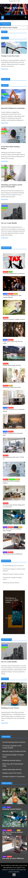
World (3, 133)
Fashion (5, 527)
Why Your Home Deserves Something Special (13, 410)
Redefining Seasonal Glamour (11, 582)
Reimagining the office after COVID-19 (13, 458)
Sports (3, 46)
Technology (4, 131)
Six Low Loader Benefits (9, 223)
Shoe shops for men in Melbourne (12, 554)
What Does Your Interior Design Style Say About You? (14, 505)
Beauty (3, 685)
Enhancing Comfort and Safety (12, 387)
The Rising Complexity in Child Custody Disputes (12, 296)
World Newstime (14, 7)
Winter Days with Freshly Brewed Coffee (13, 342)
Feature (3, 44)
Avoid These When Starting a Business (11, 482)
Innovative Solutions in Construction (13, 108)
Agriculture (4, 205)
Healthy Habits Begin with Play (12, 365)
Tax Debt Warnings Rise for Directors (14, 273)
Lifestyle (4, 129)
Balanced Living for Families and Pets (14, 319)
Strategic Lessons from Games (10, 56)
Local (10, 271)
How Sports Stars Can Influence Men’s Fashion (12, 529)
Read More (4, 69)
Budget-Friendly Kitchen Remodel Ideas (13, 434)
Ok (14, 874)
